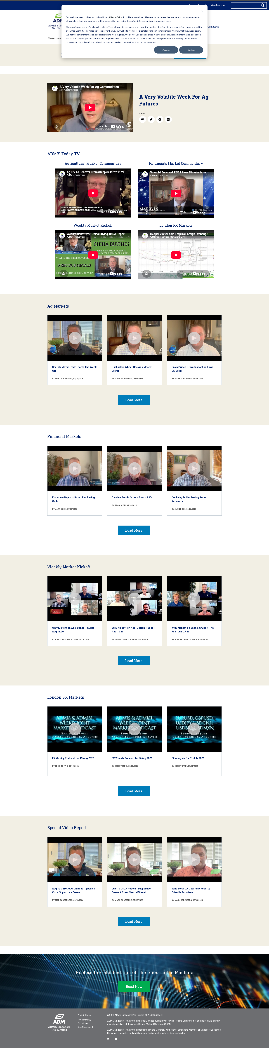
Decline (191, 50)
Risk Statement (85, 1027)
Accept (166, 50)
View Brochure (218, 5)
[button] (142, 119)
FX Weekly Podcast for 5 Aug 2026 (132, 758)
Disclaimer (83, 1023)
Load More (133, 400)
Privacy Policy (84, 1019)
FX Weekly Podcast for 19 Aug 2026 (73, 758)
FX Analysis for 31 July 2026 (188, 758)
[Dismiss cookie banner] (202, 11)
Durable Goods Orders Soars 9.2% (132, 497)
